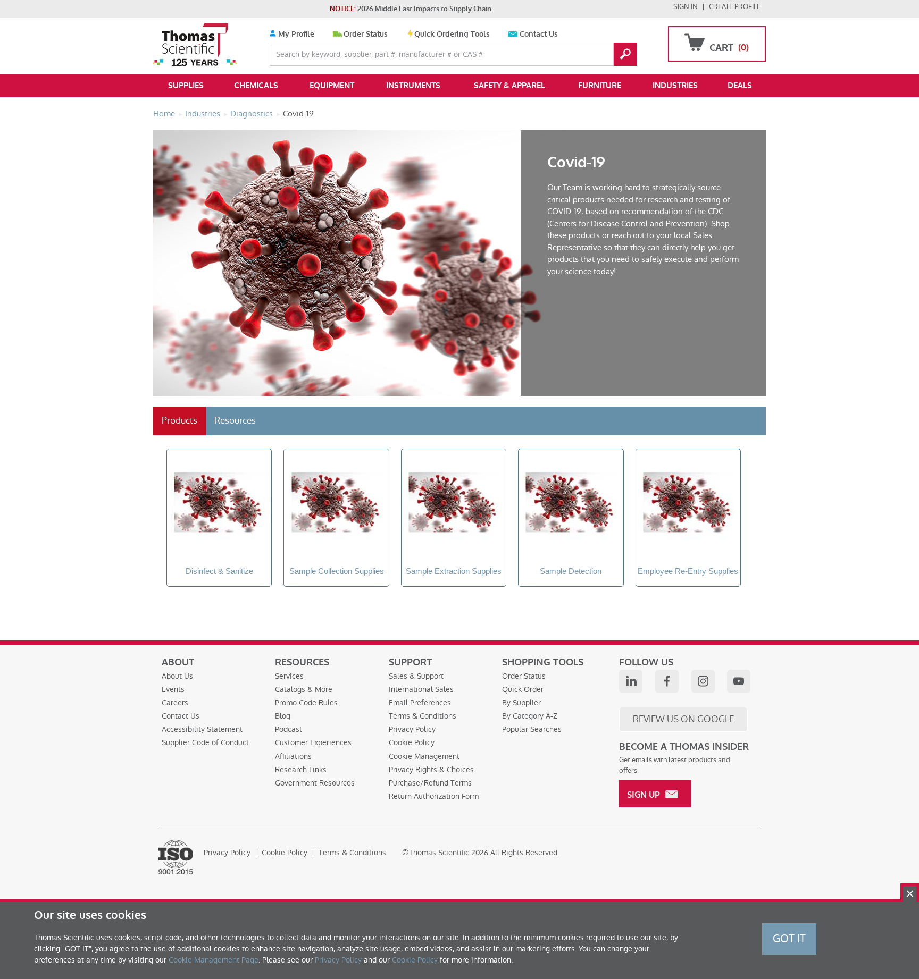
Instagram (703, 681)
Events (173, 689)
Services (289, 676)
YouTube (738, 681)
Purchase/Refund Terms (430, 783)
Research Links (301, 769)
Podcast (288, 729)
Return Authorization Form (434, 796)
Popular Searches (532, 729)
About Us (177, 676)
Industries (675, 85)
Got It (789, 938)
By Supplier (521, 702)
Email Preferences (420, 702)
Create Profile (735, 7)
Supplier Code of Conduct (205, 742)
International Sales (421, 689)
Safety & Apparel (509, 85)
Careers (175, 702)
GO (625, 54)
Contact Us (539, 34)
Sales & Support (416, 676)
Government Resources (315, 783)
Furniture (599, 85)
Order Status (366, 34)
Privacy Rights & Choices (431, 769)
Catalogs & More (303, 689)
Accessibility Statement (202, 729)
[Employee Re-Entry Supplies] (688, 504)
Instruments (413, 85)
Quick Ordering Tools (452, 34)
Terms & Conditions (422, 716)
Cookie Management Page (213, 960)
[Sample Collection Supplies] (336, 504)
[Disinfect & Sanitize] (219, 504)
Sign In (685, 7)
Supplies (186, 85)
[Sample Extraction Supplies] (454, 504)
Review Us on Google (683, 719)
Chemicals (256, 85)
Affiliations (293, 756)
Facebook (667, 681)
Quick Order (523, 689)
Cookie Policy (412, 742)
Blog (282, 716)
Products (179, 420)
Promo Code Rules (306, 702)
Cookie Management (424, 756)
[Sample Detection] (571, 504)
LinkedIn (630, 681)
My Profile (295, 34)
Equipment (332, 85)
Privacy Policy (412, 729)
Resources (235, 420)
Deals (740, 85)
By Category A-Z (529, 716)
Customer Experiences (313, 742)
